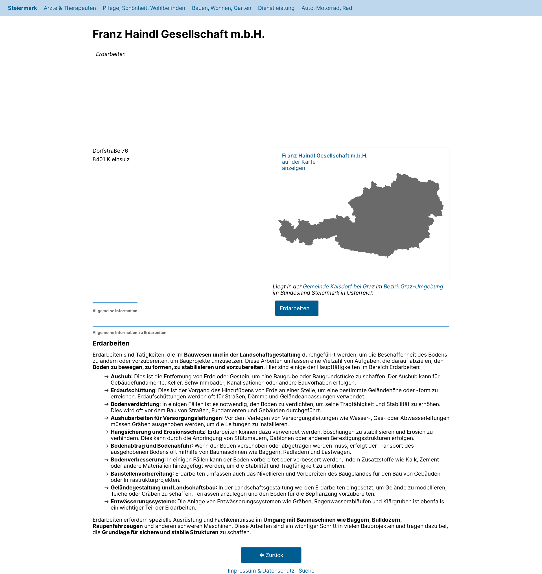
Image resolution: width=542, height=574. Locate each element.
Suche (306, 570)
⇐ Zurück (271, 555)
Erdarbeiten (294, 308)
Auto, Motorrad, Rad (326, 8)
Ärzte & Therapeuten (70, 8)
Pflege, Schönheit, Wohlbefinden (144, 8)
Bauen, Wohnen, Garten (221, 8)
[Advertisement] (271, 103)
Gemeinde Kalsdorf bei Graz (339, 286)
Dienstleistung (276, 8)
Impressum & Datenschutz (261, 570)
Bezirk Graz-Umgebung (413, 286)
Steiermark (22, 8)
